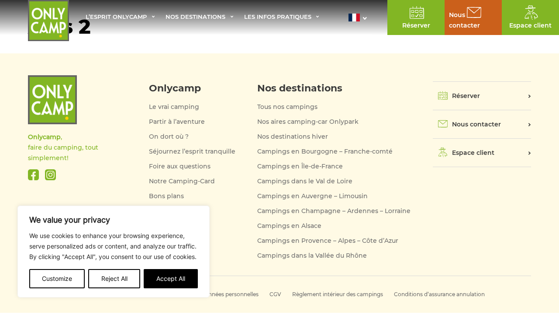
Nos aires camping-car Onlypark (308, 122)
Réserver (466, 96)
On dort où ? (169, 136)
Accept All (170, 278)
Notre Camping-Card (182, 181)
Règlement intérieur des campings (337, 294)
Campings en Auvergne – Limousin (312, 196)
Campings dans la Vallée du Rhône (312, 255)
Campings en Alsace (289, 226)
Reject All (114, 278)
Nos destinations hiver (292, 136)
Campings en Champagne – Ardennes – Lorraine (334, 211)
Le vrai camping (174, 107)
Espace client (473, 153)
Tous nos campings (287, 107)
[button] (360, 17)
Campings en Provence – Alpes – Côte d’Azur (327, 241)
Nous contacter (476, 124)
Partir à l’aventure (177, 122)
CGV (275, 294)
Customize (57, 278)
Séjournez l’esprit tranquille (192, 151)
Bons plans (166, 196)
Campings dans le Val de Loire (304, 181)
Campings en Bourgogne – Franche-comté (325, 151)
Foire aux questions (179, 166)
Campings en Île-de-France (300, 166)
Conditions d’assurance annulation (439, 294)
